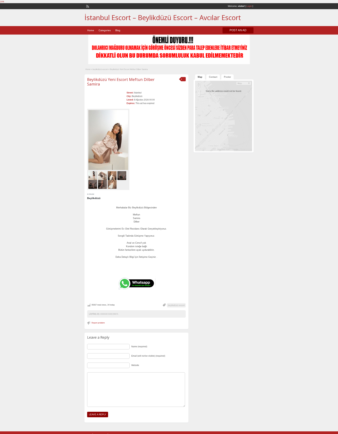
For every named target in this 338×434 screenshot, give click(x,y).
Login (249, 6)
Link (2, 1)
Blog (117, 30)
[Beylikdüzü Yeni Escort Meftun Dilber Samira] (108, 140)
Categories (105, 30)
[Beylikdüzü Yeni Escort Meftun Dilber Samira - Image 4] (122, 175)
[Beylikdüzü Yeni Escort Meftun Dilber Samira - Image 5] (93, 184)
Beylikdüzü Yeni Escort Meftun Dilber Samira (121, 82)
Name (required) (139, 346)
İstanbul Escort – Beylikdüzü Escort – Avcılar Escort (162, 17)
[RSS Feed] (87, 6)
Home (90, 30)
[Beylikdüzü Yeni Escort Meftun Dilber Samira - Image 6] (103, 184)
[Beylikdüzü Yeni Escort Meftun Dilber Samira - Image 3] (112, 175)
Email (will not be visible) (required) (148, 356)
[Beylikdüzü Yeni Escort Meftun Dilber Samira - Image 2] (103, 175)
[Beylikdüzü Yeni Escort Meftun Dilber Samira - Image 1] (93, 175)
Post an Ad (238, 30)
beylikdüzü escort (100, 69)
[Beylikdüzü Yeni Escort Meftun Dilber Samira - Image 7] (112, 184)
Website (135, 365)
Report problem (98, 323)
